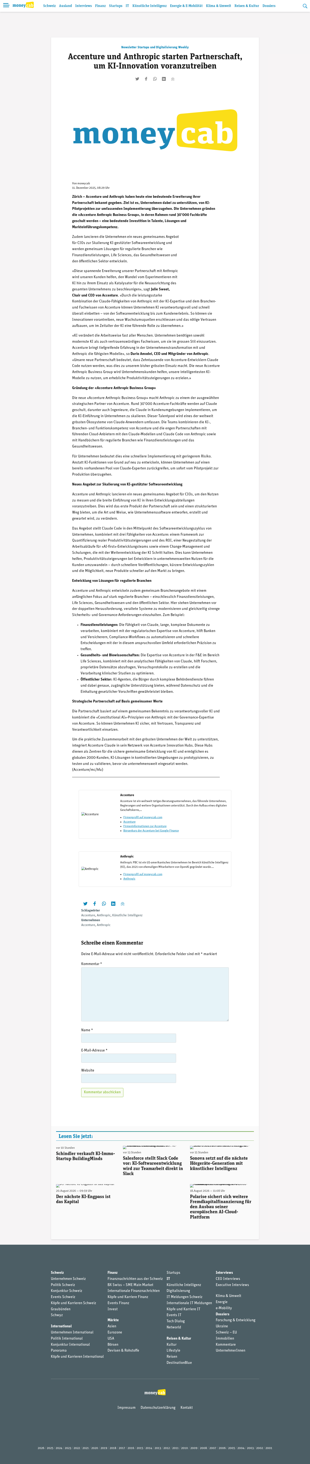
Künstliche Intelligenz (149, 6)
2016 (131, 1448)
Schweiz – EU (226, 1333)
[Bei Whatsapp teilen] (155, 79)
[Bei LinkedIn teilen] (164, 79)
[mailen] (173, 79)
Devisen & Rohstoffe (123, 1351)
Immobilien (225, 1339)
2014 (149, 1448)
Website (87, 1071)
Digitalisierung (178, 1291)
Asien (112, 1326)
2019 (104, 1448)
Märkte (113, 1320)
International (61, 1326)
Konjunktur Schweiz (66, 1291)
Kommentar (91, 964)
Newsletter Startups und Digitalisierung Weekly (155, 47)
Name (87, 1030)
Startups (115, 6)
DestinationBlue (179, 1363)
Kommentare (226, 1345)
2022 (77, 1448)
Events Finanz (118, 1303)
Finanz (100, 6)
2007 (212, 1448)
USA (111, 1339)
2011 (175, 1448)
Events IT (174, 1315)
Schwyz (57, 1315)
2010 (184, 1448)
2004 (240, 1448)
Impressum (126, 1408)
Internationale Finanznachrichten (134, 1291)
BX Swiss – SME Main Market (130, 1285)
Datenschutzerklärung (158, 1408)
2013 (158, 1448)
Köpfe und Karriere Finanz (128, 1297)
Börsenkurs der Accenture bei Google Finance (151, 830)
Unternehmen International (72, 1333)
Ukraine (222, 1326)
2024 (59, 1448)
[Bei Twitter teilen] (137, 79)
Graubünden (60, 1309)
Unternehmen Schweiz (68, 1279)
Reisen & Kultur (247, 6)
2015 (140, 1448)
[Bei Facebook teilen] (146, 79)
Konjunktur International (70, 1345)
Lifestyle (173, 1351)
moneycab (83, 183)
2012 (166, 1448)
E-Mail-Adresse (94, 1051)
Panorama (59, 1351)
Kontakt (187, 1408)
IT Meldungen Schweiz (184, 1297)
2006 (222, 1448)
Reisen (172, 1357)
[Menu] (6, 6)
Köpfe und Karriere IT (183, 1309)
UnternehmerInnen (230, 1351)
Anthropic (129, 878)
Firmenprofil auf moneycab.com (142, 817)
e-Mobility (224, 1308)
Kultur (172, 1345)
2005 (231, 1448)
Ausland (65, 6)
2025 (50, 1448)
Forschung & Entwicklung (235, 1320)
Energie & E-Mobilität (186, 6)
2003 (250, 1448)
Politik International (67, 1339)
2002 (259, 1448)
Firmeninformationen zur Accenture (145, 826)
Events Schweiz (63, 1297)
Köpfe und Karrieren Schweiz (73, 1303)
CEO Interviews (228, 1279)
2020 (94, 1448)
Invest (113, 1309)
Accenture (129, 822)
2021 (85, 1448)
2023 (68, 1448)
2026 (41, 1448)
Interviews (83, 6)
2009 (193, 1448)
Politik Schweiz (63, 1285)
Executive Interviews (232, 1285)
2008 (203, 1448)
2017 (122, 1448)
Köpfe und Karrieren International (77, 1357)
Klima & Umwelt (218, 6)
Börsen (113, 1345)
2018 (113, 1448)
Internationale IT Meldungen (189, 1303)
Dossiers (269, 6)
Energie (222, 1302)
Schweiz (49, 6)
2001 (269, 1448)
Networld (174, 1327)
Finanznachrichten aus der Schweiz (135, 1279)
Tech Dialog (176, 1321)
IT (127, 6)
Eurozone (115, 1333)
